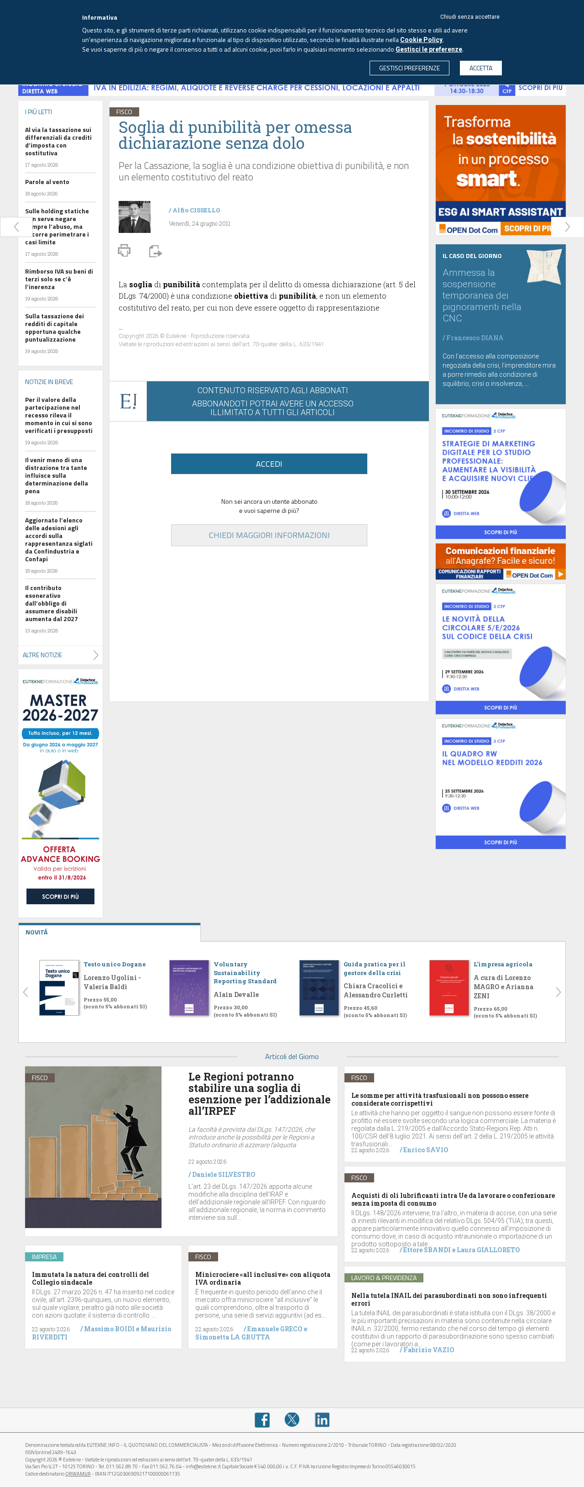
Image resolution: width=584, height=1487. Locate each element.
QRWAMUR (78, 1473)
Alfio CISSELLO (196, 210)
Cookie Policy (421, 39)
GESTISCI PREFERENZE (409, 68)
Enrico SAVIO (425, 1149)
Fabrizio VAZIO (428, 1349)
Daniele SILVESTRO (224, 1174)
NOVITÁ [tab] (36, 932)
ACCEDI (269, 464)
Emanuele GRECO (274, 1328)
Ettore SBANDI (427, 1249)
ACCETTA (480, 68)
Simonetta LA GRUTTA (232, 1337)
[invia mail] (154, 250)
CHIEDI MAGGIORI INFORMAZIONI (269, 535)
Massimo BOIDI (109, 1328)
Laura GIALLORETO (488, 1249)
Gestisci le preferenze (429, 49)
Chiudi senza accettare (470, 17)
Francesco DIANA (475, 337)
